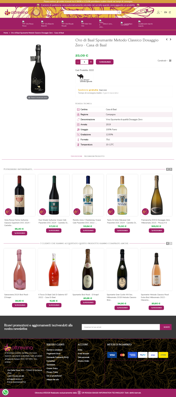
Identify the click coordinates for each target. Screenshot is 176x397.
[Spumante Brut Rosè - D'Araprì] (88, 269)
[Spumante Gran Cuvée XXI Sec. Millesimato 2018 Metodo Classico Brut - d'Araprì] (122, 269)
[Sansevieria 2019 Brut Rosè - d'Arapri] (20, 269)
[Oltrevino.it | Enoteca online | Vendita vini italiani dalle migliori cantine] (16, 12)
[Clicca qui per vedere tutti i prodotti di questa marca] (84, 78)
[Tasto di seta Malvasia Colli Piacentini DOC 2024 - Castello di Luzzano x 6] (88, 195)
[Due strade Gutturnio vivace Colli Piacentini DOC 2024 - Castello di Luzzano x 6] (19, 195)
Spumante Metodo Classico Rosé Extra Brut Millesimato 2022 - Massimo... (155, 297)
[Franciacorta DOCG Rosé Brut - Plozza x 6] (156, 195)
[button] (120, 93)
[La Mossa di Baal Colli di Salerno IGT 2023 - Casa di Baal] (170, 39)
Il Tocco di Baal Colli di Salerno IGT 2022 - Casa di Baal (53, 296)
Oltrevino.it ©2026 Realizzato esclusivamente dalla (56, 393)
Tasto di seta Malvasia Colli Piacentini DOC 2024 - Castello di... (88, 221)
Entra (80, 350)
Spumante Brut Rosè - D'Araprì (86, 294)
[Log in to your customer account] (159, 12)
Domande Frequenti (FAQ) (58, 357)
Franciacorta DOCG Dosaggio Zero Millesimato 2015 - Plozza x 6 (121, 221)
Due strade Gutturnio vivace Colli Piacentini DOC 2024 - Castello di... (19, 221)
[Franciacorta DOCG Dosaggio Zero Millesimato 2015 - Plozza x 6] (122, 195)
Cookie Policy (52, 368)
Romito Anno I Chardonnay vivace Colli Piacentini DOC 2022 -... (53, 221)
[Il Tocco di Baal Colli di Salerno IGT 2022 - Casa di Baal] (54, 269)
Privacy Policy (52, 372)
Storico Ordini (83, 361)
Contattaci (51, 361)
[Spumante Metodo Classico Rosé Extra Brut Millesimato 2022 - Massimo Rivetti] (156, 269)
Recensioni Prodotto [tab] (94, 156)
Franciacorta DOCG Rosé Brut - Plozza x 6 (154, 221)
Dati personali (83, 357)
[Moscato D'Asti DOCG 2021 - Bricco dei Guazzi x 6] (167, 39)
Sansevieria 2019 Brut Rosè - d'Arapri (16, 296)
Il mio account (83, 353)
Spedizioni (51, 364)
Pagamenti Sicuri (53, 353)
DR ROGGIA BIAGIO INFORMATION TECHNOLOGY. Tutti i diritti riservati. (111, 393)
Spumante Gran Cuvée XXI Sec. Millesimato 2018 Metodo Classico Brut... (121, 297)
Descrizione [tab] (76, 156)
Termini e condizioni (54, 350)
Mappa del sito (53, 379)
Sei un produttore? (54, 376)
